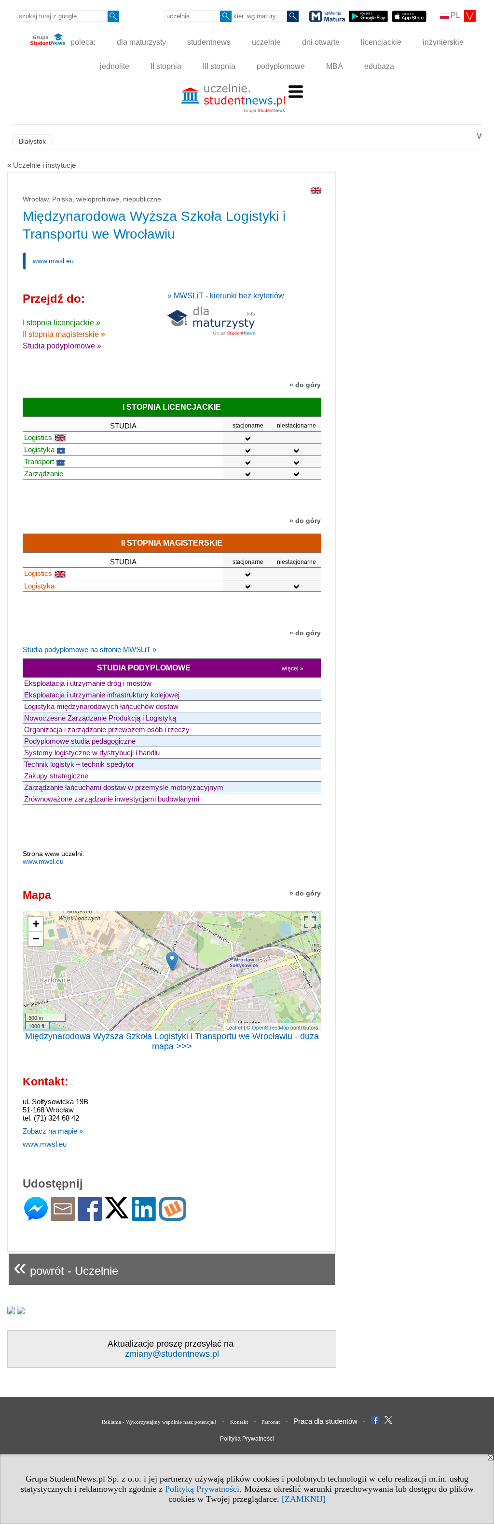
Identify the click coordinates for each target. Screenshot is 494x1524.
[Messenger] (36, 1216)
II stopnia (166, 66)
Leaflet (234, 1027)
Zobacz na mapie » (53, 1131)
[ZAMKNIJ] (304, 1499)
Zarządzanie (43, 473)
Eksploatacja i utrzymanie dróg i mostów (87, 683)
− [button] (36, 939)
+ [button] (36, 924)
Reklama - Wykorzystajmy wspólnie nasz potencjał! (159, 1422)
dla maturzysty (141, 42)
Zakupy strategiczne (56, 776)
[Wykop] (172, 1216)
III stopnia (219, 66)
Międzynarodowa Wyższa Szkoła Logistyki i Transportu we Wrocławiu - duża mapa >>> (172, 1041)
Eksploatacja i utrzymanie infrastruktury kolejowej (101, 695)
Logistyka (39, 449)
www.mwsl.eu (53, 261)
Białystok (32, 141)
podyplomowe (281, 66)
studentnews (209, 42)
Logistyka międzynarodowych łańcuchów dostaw (101, 706)
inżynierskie (443, 42)
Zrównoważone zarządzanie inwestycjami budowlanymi (111, 799)
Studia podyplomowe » (62, 346)
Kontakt (239, 1422)
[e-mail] (63, 1216)
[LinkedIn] (144, 1216)
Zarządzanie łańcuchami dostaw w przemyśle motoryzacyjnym (123, 787)
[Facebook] (90, 1216)
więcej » (292, 668)
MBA (334, 66)
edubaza (379, 66)
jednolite (114, 66)
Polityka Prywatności (247, 1438)
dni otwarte (321, 42)
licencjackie (381, 42)
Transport (39, 461)
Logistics (38, 437)
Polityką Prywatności (202, 1489)
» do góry (305, 384)
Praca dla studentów (325, 1421)
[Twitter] (117, 1214)
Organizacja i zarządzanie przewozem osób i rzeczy (107, 729)
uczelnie (266, 42)
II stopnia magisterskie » (64, 334)
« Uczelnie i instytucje (41, 165)
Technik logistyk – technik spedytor (79, 764)
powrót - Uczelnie (66, 1267)
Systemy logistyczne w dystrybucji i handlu (92, 753)
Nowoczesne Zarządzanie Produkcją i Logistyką (100, 718)
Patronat (270, 1422)
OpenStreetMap (270, 1027)
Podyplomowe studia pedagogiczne (80, 741)
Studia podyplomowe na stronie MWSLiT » (89, 649)
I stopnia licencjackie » (61, 323)
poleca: (82, 42)
